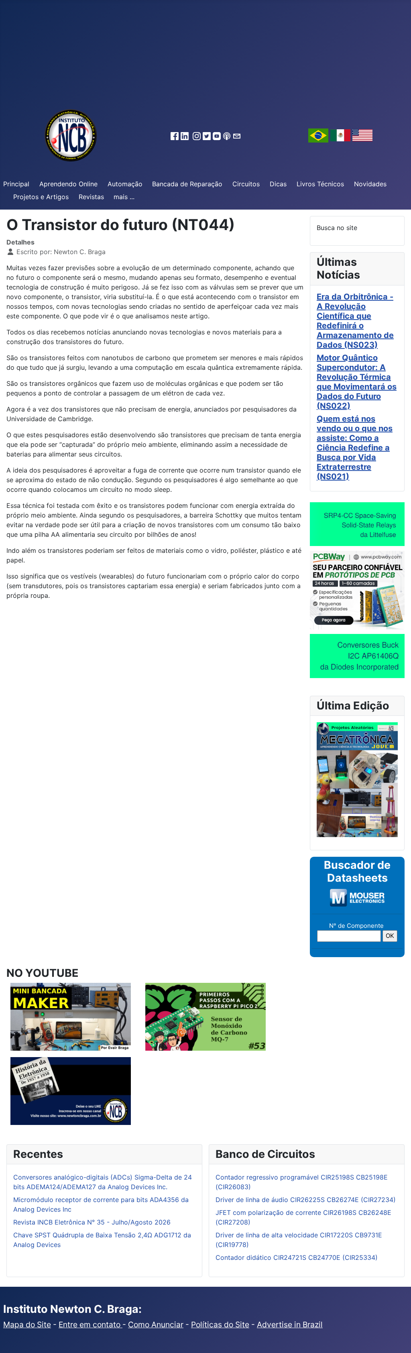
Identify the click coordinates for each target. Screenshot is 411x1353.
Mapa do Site (27, 1324)
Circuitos (246, 184)
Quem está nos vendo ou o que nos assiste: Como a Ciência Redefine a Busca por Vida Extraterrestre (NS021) (355, 447)
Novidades (370, 184)
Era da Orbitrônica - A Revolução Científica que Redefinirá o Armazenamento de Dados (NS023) (355, 321)
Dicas (278, 184)
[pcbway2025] (357, 589)
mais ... (124, 197)
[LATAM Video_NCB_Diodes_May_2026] (357, 656)
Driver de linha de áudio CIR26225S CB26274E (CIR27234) (306, 1200)
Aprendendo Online (68, 184)
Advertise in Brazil (290, 1324)
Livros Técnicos (320, 184)
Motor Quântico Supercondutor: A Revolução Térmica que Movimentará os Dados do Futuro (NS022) (357, 382)
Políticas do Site (220, 1324)
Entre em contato (90, 1324)
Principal (16, 184)
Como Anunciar (155, 1324)
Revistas (91, 197)
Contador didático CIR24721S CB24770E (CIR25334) (297, 1257)
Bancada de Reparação (187, 184)
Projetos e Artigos (41, 197)
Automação (125, 184)
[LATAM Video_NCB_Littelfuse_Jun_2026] (357, 524)
